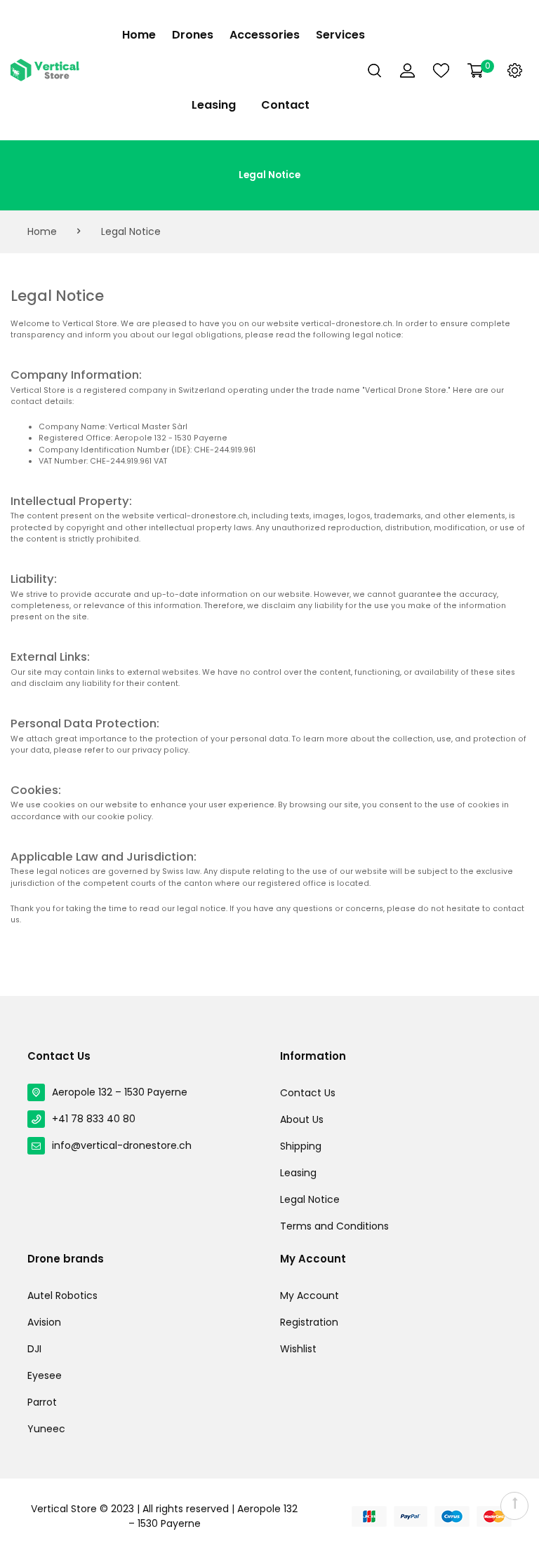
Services (340, 35)
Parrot (42, 1402)
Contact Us (307, 1093)
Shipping (300, 1146)
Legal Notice (310, 1199)
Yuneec (46, 1429)
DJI (34, 1349)
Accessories (264, 35)
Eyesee (44, 1375)
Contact (285, 105)
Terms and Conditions (334, 1226)
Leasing (214, 105)
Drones (192, 35)
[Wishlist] (441, 70)
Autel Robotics (62, 1295)
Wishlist (298, 1349)
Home (139, 35)
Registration (309, 1322)
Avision (44, 1322)
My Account (309, 1295)
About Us (302, 1119)
